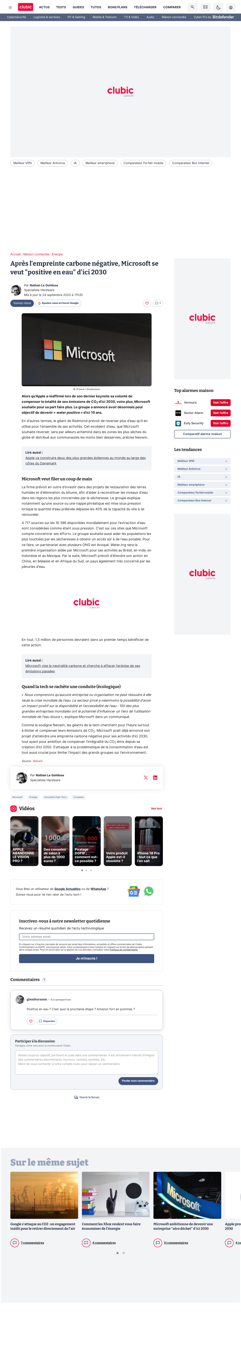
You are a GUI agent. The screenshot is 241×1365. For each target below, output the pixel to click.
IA (75, 163)
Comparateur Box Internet (190, 163)
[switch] (218, 7)
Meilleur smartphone (100, 163)
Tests (61, 7)
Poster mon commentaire (138, 1081)
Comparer (172, 7)
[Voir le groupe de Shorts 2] (87, 870)
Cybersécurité (16, 17)
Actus (44, 7)
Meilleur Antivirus (52, 163)
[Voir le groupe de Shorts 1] (82, 870)
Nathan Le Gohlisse (44, 285)
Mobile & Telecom (105, 17)
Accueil (15, 254)
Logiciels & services (47, 17)
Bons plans (117, 7)
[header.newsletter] (205, 7)
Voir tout (156, 808)
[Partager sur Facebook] (231, 1333)
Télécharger (145, 7)
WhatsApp (98, 888)
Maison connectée (174, 17)
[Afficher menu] (10, 7)
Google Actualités (67, 888)
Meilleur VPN (22, 163)
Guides (78, 7)
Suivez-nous (22, 303)
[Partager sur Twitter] (231, 1345)
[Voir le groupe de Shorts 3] (91, 870)
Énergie (57, 254)
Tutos (96, 7)
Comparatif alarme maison (202, 434)
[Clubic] (25, 7)
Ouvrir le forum (89, 1097)
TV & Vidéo (131, 17)
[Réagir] (147, 303)
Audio (150, 17)
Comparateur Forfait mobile (143, 163)
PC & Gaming (76, 17)
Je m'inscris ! (86, 958)
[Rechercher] (192, 7)
